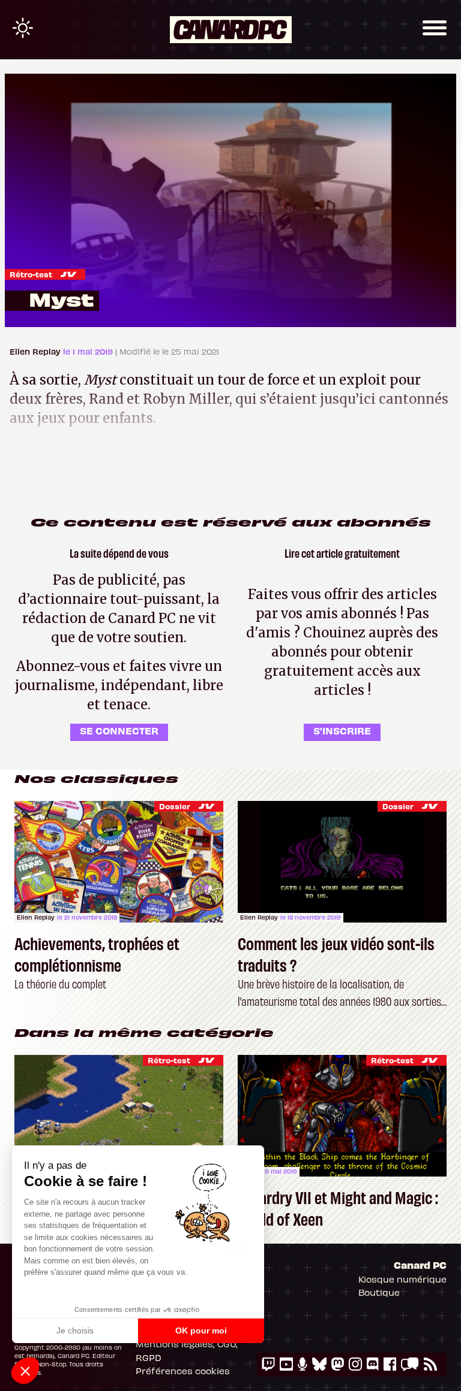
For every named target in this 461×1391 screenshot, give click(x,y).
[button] (25, 1370)
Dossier (174, 806)
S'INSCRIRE (342, 730)
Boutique (379, 1292)
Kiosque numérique (402, 1279)
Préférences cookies (183, 1370)
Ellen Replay (36, 351)
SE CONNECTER (119, 730)
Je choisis (75, 1330)
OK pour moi (201, 1330)
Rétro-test (31, 274)
